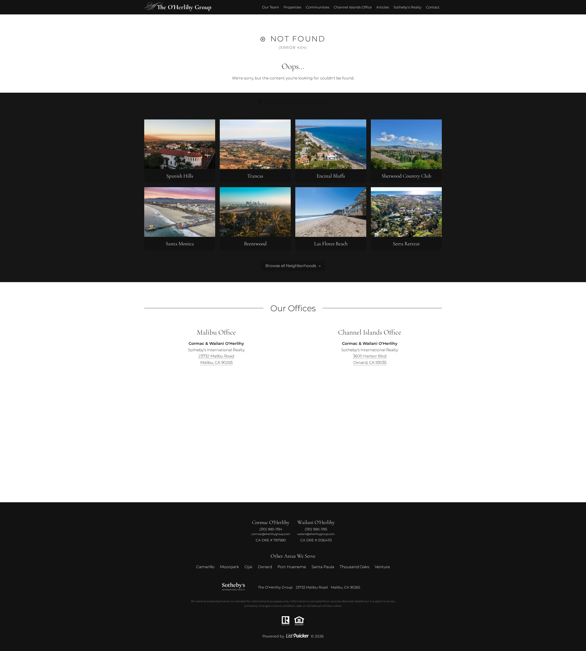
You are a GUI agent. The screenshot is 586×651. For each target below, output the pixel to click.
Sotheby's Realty (407, 7)
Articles (382, 7)
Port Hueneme (291, 566)
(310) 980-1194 (270, 529)
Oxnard (265, 566)
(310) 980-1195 (316, 529)
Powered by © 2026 (293, 636)
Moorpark (229, 566)
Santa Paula (323, 566)
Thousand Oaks (354, 566)
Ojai (248, 566)
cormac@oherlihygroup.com (270, 534)
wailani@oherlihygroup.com (316, 534)
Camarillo (205, 566)
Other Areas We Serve (293, 556)
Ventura (382, 566)
